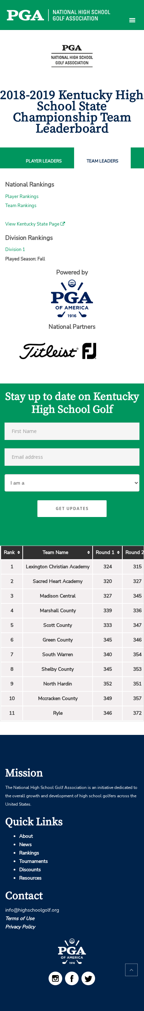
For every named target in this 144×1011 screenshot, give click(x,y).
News (25, 844)
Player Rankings (21, 196)
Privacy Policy (20, 926)
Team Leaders (102, 161)
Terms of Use (19, 918)
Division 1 (15, 249)
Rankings (29, 853)
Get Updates (72, 508)
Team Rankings (20, 206)
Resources (30, 878)
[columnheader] (12, 553)
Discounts (30, 869)
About (26, 836)
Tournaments (33, 861)
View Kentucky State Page (32, 224)
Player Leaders (44, 161)
